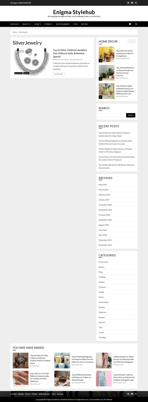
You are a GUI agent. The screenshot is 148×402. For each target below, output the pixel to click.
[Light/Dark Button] (131, 24)
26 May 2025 (35, 366)
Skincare (102, 322)
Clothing (102, 277)
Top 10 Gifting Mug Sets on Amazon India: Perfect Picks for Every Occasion (82, 359)
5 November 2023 (77, 59)
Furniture (102, 287)
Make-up (102, 312)
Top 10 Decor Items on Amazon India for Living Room (124, 53)
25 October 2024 (123, 78)
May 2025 (103, 184)
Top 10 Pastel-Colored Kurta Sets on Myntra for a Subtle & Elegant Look (124, 377)
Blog (100, 272)
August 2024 (104, 225)
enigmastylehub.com (61, 59)
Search (104, 108)
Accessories (18, 73)
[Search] (136, 24)
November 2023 (105, 245)
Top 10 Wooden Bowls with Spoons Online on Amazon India (81, 377)
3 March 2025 (36, 384)
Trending (102, 337)
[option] (116, 56)
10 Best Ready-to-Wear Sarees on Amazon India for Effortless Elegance (123, 359)
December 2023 (105, 240)
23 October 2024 (123, 96)
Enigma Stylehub (74, 12)
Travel (101, 332)
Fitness (47, 24)
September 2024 (105, 220)
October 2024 (104, 215)
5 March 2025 (119, 364)
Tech (75, 24)
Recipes (84, 24)
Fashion (13, 24)
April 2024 (103, 235)
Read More (59, 74)
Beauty (26, 24)
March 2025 (103, 190)
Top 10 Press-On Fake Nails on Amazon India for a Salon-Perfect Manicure (39, 377)
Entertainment (63, 24)
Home (36, 24)
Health (101, 292)
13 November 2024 (124, 58)
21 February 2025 (79, 382)
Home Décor (104, 302)
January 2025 (104, 200)
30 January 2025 (120, 382)
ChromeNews (95, 399)
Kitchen (102, 307)
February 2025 (104, 194)
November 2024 (105, 210)
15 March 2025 (78, 364)
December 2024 (105, 205)
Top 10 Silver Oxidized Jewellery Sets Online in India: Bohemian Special (70, 53)
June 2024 (103, 230)
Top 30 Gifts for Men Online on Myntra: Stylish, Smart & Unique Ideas (40, 359)
